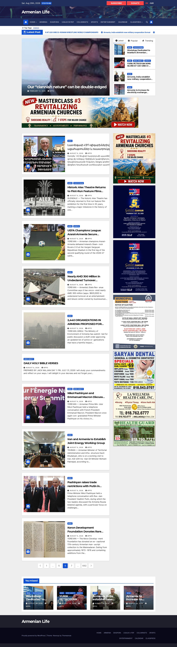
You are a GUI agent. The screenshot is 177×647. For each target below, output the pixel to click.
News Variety (138, 60)
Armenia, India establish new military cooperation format (139, 79)
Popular (134, 40)
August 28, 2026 (35, 603)
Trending (148, 40)
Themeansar (66, 635)
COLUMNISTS (82, 22)
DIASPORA (54, 22)
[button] (147, 22)
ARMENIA (43, 22)
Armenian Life (35, 11)
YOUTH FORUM (138, 47)
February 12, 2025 (33, 91)
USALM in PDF (68, 22)
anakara (36, 28)
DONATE (135, 3)
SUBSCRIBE (116, 3)
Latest (121, 40)
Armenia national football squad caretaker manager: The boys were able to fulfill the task (73, 84)
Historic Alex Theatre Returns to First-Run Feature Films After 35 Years (86, 191)
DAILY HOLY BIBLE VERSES (41, 363)
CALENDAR (122, 22)
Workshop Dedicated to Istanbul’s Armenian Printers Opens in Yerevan (139, 52)
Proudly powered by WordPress (34, 635)
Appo (47, 91)
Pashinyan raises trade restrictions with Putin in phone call (83, 486)
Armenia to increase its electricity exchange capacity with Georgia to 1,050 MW (139, 93)
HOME (33, 22)
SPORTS (94, 22)
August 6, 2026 (77, 195)
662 (84, 565)
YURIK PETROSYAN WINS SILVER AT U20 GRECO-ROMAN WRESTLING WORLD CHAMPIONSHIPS (139, 67)
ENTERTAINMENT (108, 22)
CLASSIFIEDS (135, 22)
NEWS (129, 47)
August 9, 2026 (77, 153)
